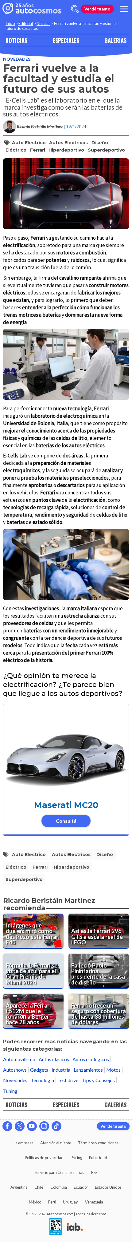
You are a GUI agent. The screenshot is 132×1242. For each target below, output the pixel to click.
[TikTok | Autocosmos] (56, 1126)
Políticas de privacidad (44, 1157)
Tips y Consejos (98, 1080)
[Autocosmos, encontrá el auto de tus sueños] (32, 9)
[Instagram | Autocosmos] (44, 1126)
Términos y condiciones (98, 1142)
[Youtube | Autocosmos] (32, 1126)
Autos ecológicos (90, 1059)
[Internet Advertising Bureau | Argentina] (75, 1227)
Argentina (19, 1187)
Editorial (25, 23)
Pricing (76, 1157)
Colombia (58, 1187)
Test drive (67, 1080)
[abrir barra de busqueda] (75, 9)
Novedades (16, 59)
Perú (52, 1201)
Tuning (10, 1091)
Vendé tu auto (97, 8)
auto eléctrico (29, 142)
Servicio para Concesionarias (59, 1172)
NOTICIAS (16, 40)
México (35, 1201)
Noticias (43, 23)
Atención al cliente (55, 1142)
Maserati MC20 (66, 805)
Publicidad (98, 1157)
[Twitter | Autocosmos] (20, 1126)
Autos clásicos (54, 1059)
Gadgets (39, 1070)
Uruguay (70, 1201)
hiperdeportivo (66, 150)
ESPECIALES (66, 40)
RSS (94, 1172)
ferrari (37, 150)
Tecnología (42, 1080)
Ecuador (81, 1187)
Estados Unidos (108, 1187)
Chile (38, 1187)
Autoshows (15, 1070)
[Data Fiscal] (55, 1227)
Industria (61, 1070)
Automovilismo (19, 1059)
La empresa (23, 1142)
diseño (99, 142)
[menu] (124, 9)
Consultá (66, 821)
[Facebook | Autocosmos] (7, 1126)
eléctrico (16, 150)
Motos (113, 1070)
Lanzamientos (88, 1070)
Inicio (10, 23)
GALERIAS (115, 40)
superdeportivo (106, 150)
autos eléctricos (68, 142)
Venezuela (94, 1201)
